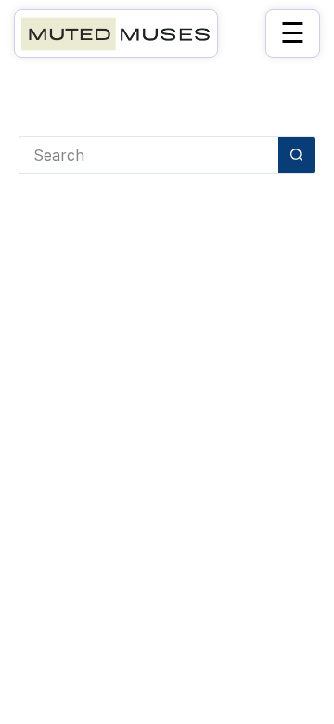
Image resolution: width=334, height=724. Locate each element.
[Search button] (296, 155)
